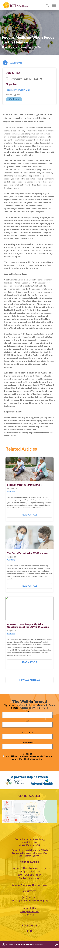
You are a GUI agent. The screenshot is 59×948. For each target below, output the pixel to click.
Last (27, 721)
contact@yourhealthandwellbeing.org (29, 900)
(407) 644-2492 (29, 897)
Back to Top (56, 944)
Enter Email (27, 732)
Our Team (29, 914)
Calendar (16, 62)
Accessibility (29, 908)
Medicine (14, 99)
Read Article (29, 514)
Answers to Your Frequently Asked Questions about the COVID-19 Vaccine (28, 625)
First (27, 711)
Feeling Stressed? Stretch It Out (24, 484)
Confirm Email (27, 742)
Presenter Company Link (18, 90)
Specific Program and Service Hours (29, 885)
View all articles (29, 680)
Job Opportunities (29, 911)
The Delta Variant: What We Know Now (27, 553)
